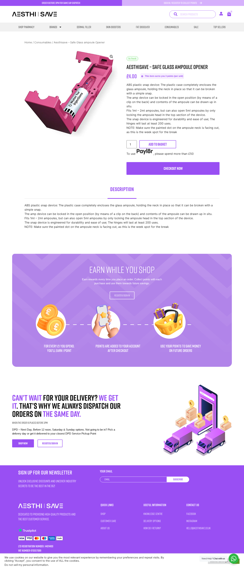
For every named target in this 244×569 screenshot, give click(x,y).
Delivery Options (152, 521)
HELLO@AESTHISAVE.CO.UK (198, 528)
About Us (105, 528)
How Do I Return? (152, 528)
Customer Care (108, 521)
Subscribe (178, 479)
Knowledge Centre (153, 514)
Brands (53, 27)
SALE (196, 27)
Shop (103, 514)
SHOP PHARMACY (26, 27)
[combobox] (192, 14)
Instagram (191, 521)
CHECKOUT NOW (173, 168)
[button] (111, 56)
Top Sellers (219, 27)
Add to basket (158, 144)
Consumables (172, 27)
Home (28, 42)
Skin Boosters (113, 27)
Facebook (191, 514)
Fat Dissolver (143, 27)
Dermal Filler (84, 27)
